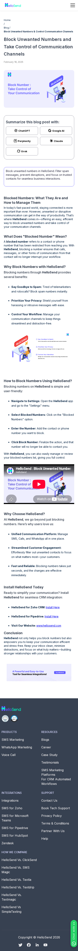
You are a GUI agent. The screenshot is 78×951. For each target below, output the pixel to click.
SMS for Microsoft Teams (15, 818)
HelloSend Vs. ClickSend (19, 860)
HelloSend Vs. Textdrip (18, 887)
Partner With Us (53, 831)
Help (44, 838)
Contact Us (49, 800)
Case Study (49, 755)
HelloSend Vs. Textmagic (12, 897)
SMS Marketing (13, 740)
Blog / (7, 27)
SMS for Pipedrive (15, 828)
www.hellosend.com (48, 625)
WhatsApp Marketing (17, 747)
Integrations (10, 800)
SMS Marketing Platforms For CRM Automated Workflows (56, 777)
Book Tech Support (55, 808)
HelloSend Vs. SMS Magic (16, 870)
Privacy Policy (51, 816)
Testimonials (50, 762)
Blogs (45, 740)
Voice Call (9, 755)
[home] (12, 5)
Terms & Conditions (55, 823)
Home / (7, 22)
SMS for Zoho (12, 808)
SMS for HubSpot (15, 835)
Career (46, 747)
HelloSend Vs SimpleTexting (11, 909)
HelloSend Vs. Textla (16, 880)
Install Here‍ (53, 607)
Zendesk (8, 843)
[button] (72, 5)
